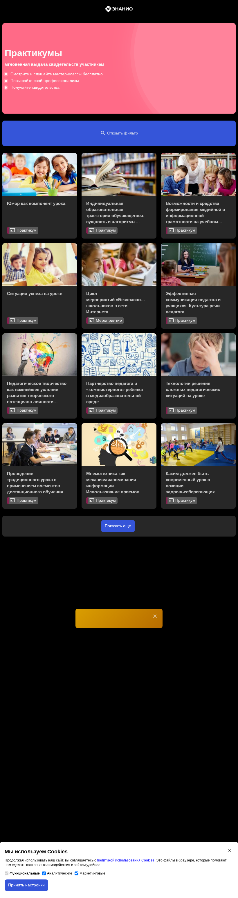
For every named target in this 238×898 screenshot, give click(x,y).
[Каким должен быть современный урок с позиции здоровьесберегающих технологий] (198, 444)
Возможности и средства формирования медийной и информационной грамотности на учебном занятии (195, 215)
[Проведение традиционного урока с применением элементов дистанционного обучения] (39, 444)
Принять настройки (26, 885)
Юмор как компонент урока (36, 203)
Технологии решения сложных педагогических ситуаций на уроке (193, 389)
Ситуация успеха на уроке (34, 293)
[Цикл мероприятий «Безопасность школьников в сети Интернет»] (119, 264)
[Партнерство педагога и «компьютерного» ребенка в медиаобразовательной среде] (119, 354)
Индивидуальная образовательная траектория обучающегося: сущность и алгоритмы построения (115, 215)
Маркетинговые (92, 873)
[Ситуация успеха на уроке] (39, 264)
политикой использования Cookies (125, 860)
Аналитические (59, 873)
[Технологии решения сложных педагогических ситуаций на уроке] (198, 354)
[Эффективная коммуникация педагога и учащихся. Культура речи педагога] (198, 264)
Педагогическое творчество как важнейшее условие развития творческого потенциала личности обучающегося (36, 395)
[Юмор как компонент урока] (39, 174)
